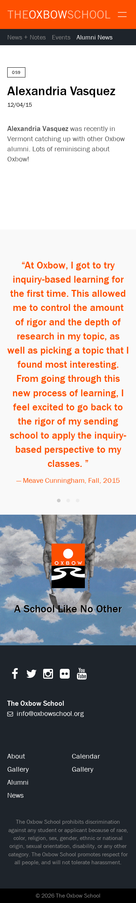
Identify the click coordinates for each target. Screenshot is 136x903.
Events (61, 37)
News (15, 795)
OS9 (16, 72)
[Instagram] (48, 675)
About (16, 756)
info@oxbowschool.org (49, 713)
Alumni (18, 782)
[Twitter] (31, 675)
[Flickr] (64, 675)
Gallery (18, 769)
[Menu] (121, 14)
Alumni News (94, 37)
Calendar (86, 756)
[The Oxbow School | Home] (59, 15)
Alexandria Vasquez (61, 90)
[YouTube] (81, 675)
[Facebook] (14, 675)
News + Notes (26, 37)
